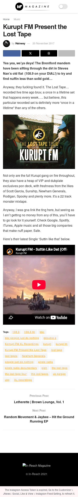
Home (6, 19)
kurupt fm (62, 343)
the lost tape (60, 367)
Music (17, 19)
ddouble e (50, 337)
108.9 (16, 331)
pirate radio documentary (21, 367)
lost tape (56, 349)
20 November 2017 (43, 43)
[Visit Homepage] (32, 7)
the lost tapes (39, 373)
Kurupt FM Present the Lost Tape (26, 349)
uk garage (59, 373)
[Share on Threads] (48, 53)
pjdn (44, 367)
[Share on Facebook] (12, 53)
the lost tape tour (16, 373)
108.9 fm (29, 331)
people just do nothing (19, 361)
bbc (42, 331)
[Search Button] (73, 6)
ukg (7, 379)
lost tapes (11, 355)
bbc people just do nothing (22, 337)
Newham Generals (33, 355)
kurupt (47, 343)
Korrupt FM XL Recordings (22, 343)
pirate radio (45, 361)
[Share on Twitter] (30, 53)
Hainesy (20, 43)
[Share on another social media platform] (66, 53)
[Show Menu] (4, 6)
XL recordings (23, 379)
